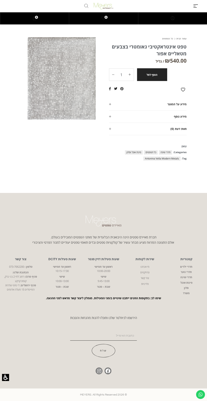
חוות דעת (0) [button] (178, 129)
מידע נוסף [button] (180, 116)
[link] (103, 18)
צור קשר (20, 259)
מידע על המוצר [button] (177, 104)
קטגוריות (186, 259)
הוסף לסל (152, 75)
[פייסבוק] (108, 370)
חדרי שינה (165, 152)
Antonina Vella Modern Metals (162, 158)
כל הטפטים (167, 38)
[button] (195, 6)
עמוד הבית (181, 38)
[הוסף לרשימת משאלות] (184, 89)
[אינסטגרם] (99, 370)
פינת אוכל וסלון (134, 152)
